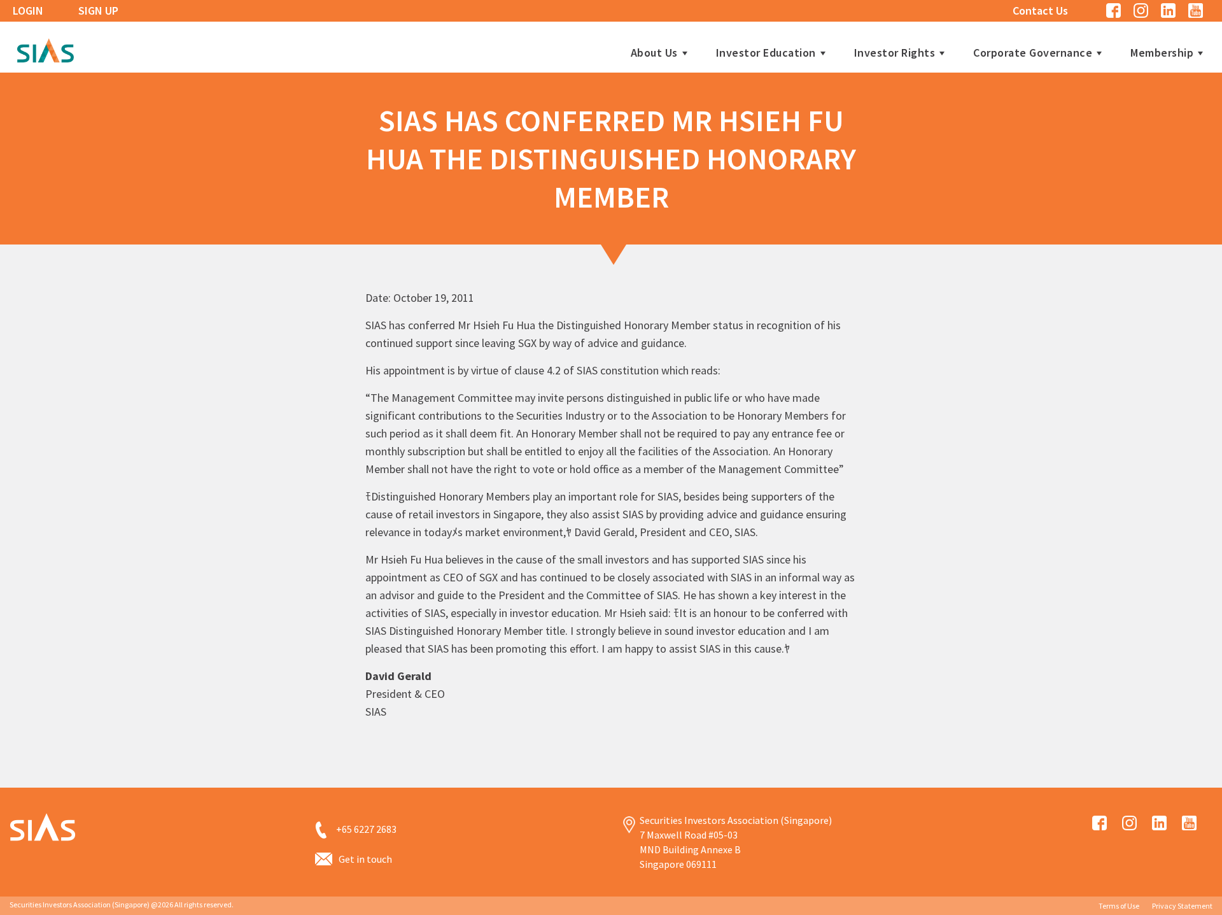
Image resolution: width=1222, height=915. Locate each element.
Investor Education (766, 52)
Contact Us (1040, 10)
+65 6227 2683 (366, 829)
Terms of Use (1119, 906)
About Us (654, 52)
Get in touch (365, 859)
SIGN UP (98, 10)
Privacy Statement (1182, 906)
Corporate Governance (1032, 52)
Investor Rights (895, 52)
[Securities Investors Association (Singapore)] (45, 48)
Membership (1161, 52)
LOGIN (28, 10)
